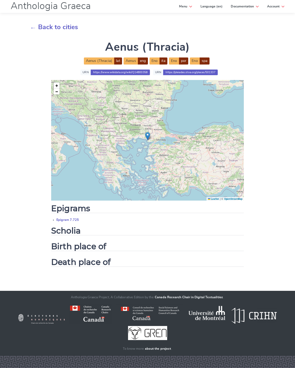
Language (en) (211, 6)
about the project (158, 348)
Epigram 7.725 (67, 219)
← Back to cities (54, 27)
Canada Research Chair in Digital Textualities (189, 297)
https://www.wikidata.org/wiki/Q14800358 (120, 72)
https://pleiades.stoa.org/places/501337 (190, 72)
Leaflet (214, 199)
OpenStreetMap (233, 199)
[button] (147, 136)
